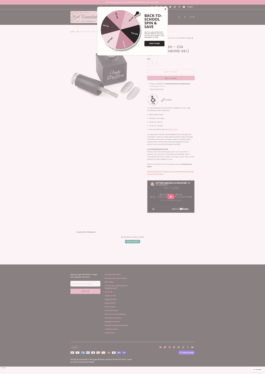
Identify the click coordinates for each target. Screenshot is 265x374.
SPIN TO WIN (154, 43)
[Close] (165, 9)
